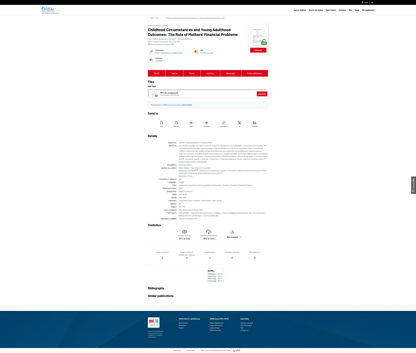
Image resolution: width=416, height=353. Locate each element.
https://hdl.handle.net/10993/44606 (168, 53)
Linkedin (255, 126)
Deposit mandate (246, 323)
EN (372, 2)
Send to (174, 73)
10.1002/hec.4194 (206, 53)
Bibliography (230, 73)
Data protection (215, 330)
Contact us (244, 330)
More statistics (232, 237)
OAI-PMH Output (246, 325)
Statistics (342, 10)
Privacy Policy (191, 350)
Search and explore (316, 10)
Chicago (206, 126)
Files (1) (156, 73)
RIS (161, 126)
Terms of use (177, 350)
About (357, 10)
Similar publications (254, 73)
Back (152, 18)
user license (187, 105)
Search (181, 328)
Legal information (216, 325)
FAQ (241, 328)
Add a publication (368, 10)
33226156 (159, 61)
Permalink (223, 126)
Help (350, 10)
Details (191, 73)
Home (157, 18)
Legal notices (214, 328)
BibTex (176, 126)
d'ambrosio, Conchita (187, 170)
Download (258, 50)
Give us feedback (300, 10)
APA (191, 126)
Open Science (331, 10)
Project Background (216, 323)
